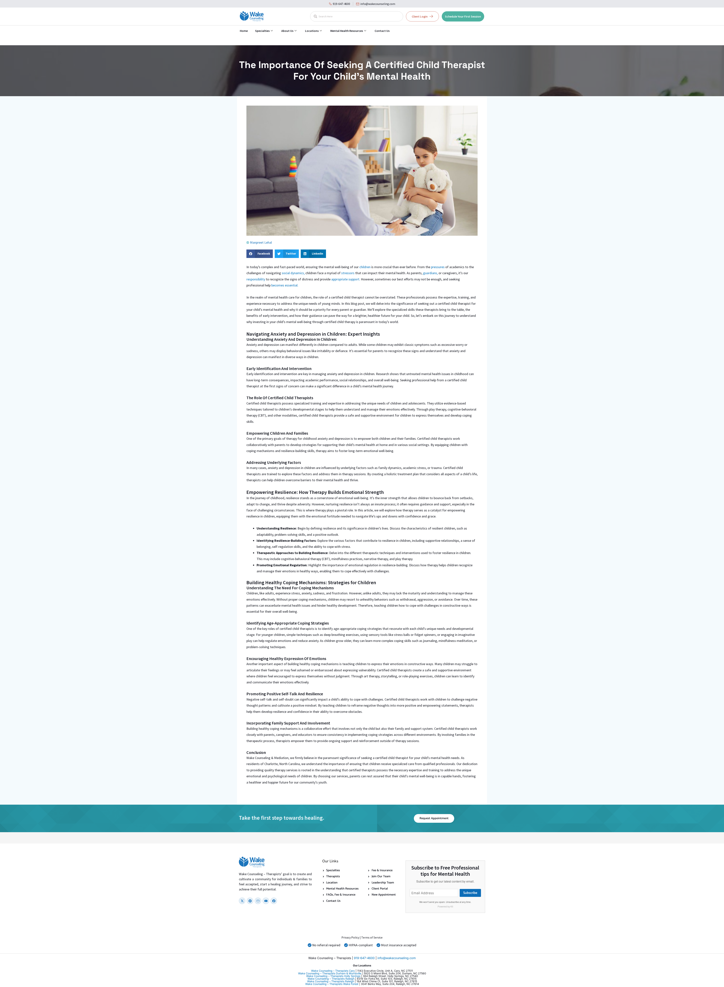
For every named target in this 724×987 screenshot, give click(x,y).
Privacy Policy (350, 937)
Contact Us (382, 31)
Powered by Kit (445, 906)
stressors (348, 273)
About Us (287, 31)
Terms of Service (372, 937)
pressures (438, 267)
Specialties (262, 31)
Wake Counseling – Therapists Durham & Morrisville (329, 973)
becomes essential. (284, 285)
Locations (312, 31)
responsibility (255, 279)
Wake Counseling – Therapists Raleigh (331, 978)
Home (244, 31)
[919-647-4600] (330, 3)
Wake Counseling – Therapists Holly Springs (333, 976)
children (364, 267)
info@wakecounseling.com (377, 4)
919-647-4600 (341, 4)
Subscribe (470, 893)
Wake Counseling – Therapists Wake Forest (331, 983)
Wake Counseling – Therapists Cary (333, 970)
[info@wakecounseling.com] (357, 4)
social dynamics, (293, 273)
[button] (259, 253)
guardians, (430, 273)
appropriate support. (346, 279)
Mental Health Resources (346, 31)
